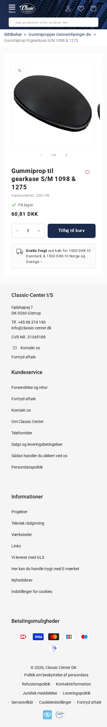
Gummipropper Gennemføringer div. (60, 34)
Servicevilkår (22, 702)
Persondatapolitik (27, 467)
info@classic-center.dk (31, 328)
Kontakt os (21, 410)
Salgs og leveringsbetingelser (36, 444)
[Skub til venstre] (41, 155)
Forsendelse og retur (29, 387)
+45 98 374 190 (32, 322)
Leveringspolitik (76, 693)
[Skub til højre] (66, 155)
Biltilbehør (13, 34)
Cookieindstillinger (55, 702)
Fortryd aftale (23, 399)
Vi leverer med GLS (27, 557)
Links (16, 546)
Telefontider (21, 433)
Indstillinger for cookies (31, 591)
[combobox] (53, 22)
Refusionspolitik (36, 684)
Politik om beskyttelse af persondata (56, 675)
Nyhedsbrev (22, 580)
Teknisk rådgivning (27, 523)
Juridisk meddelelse (40, 693)
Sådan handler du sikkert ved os (39, 455)
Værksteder (21, 534)
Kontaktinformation (73, 684)
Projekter (19, 512)
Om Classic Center (27, 421)
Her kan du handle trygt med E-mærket (45, 568)
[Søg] (15, 24)
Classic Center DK (60, 667)
